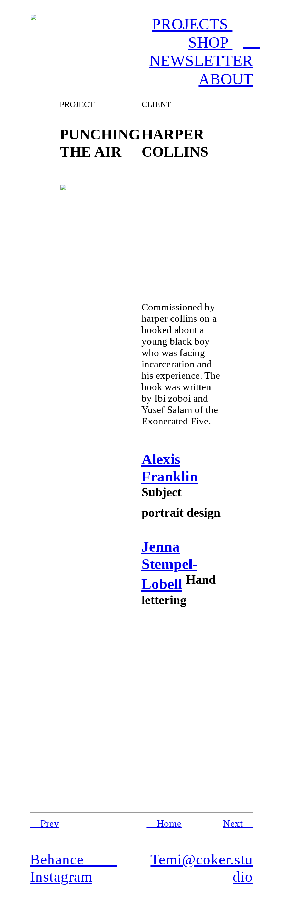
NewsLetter (201, 60)
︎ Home (164, 823)
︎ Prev (44, 823)
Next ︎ (238, 823)
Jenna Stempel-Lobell (169, 565)
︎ (251, 38)
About (225, 79)
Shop (210, 42)
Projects (192, 24)
